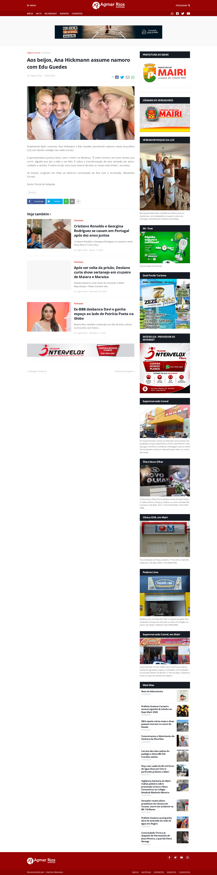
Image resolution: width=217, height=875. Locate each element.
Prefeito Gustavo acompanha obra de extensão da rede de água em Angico (156, 820)
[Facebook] (117, 77)
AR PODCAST (51, 13)
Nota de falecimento (152, 691)
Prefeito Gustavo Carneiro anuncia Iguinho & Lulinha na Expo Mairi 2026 (156, 709)
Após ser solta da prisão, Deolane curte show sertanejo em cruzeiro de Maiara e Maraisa (102, 272)
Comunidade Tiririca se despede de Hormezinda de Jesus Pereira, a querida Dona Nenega (156, 837)
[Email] (127, 77)
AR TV (38, 13)
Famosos (46, 52)
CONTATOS (77, 13)
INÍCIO (30, 13)
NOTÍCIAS (146, 872)
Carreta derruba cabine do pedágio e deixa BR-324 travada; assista (155, 754)
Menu (33, 5)
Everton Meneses (54, 872)
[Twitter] (122, 77)
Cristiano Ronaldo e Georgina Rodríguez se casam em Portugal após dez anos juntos (101, 231)
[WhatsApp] (132, 77)
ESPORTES (159, 872)
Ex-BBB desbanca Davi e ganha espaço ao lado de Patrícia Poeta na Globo (104, 314)
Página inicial (33, 52)
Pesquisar (181, 5)
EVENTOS (64, 13)
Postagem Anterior (37, 371)
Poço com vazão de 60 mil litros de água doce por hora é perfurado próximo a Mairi (157, 769)
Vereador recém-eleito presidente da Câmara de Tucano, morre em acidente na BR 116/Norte (157, 805)
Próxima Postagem (124, 371)
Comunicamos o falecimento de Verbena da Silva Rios (157, 738)
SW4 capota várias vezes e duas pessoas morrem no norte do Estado (157, 724)
